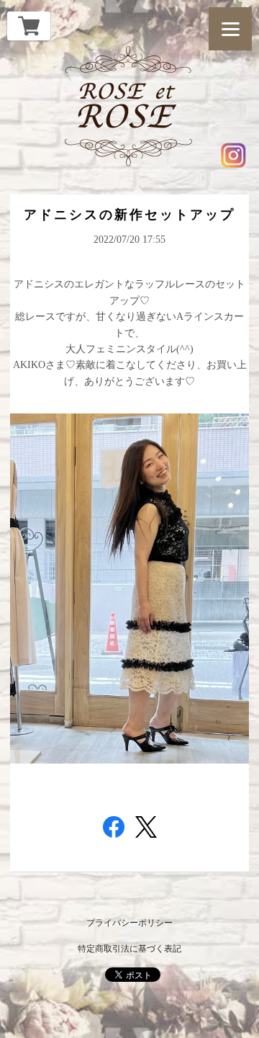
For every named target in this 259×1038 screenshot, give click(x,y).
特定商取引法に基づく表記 (129, 949)
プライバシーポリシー (129, 923)
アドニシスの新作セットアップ (129, 214)
